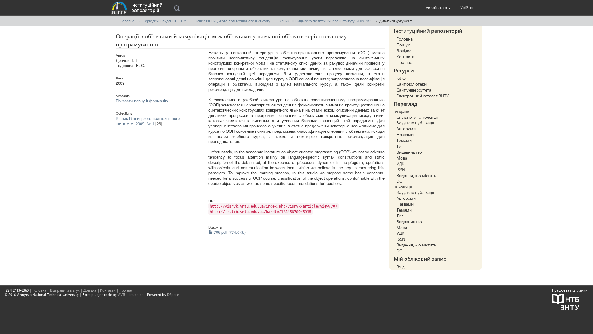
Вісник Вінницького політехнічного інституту (232, 21)
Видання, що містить (416, 175)
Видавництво (409, 152)
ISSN (401, 170)
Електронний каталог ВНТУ (423, 96)
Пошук (403, 45)
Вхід (400, 267)
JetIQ (401, 78)
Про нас (404, 62)
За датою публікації (415, 123)
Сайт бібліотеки (412, 84)
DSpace (173, 294)
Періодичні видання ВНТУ (164, 21)
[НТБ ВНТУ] (566, 301)
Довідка (404, 51)
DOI (400, 181)
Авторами (406, 128)
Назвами (405, 134)
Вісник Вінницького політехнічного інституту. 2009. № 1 (325, 21)
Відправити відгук (65, 290)
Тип (400, 146)
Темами (404, 140)
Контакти (405, 56)
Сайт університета (414, 90)
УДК (400, 164)
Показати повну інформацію (142, 101)
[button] (438, 7)
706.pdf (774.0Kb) (229, 232)
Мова (402, 158)
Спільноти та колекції (417, 117)
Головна (127, 21)
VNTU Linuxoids (130, 294)
